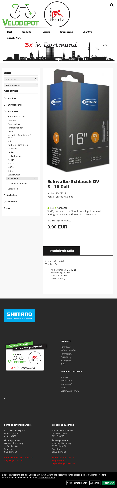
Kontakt (64, 377)
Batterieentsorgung (70, 390)
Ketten (11, 141)
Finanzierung (66, 32)
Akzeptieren (108, 482)
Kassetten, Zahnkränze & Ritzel (20, 136)
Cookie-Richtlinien (46, 477)
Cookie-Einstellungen (77, 482)
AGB (63, 387)
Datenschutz (67, 384)
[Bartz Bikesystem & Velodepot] (36, 14)
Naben (11, 159)
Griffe (10, 131)
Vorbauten (13, 188)
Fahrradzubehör (14, 104)
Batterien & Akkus (16, 116)
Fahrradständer (15, 127)
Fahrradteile (12, 111)
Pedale (11, 163)
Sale (8, 208)
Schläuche (13, 178)
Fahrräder (11, 98)
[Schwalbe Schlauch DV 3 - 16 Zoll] (78, 120)
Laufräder (12, 148)
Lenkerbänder (14, 156)
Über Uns (87, 32)
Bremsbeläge (14, 124)
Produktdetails (62, 251)
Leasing (46, 32)
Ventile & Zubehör (18, 183)
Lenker (11, 152)
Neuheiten (11, 201)
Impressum (66, 380)
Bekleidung (11, 195)
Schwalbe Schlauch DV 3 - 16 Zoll (73, 183)
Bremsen (12, 120)
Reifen (11, 167)
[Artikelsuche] (111, 5)
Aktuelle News (14, 38)
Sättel (10, 171)
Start (9, 32)
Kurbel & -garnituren (18, 145)
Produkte (26, 32)
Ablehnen (95, 482)
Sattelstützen (14, 174)
